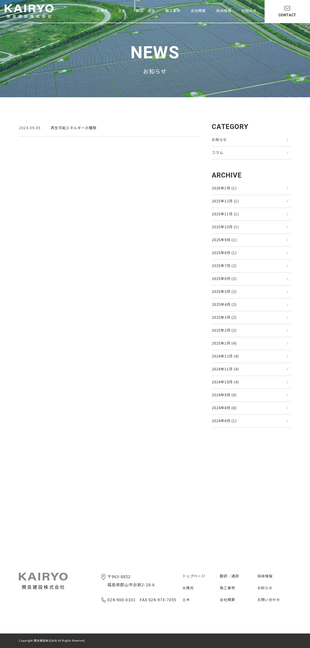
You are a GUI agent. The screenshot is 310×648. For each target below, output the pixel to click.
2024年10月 (225, 382)
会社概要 (198, 11)
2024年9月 (224, 395)
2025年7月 (224, 266)
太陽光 (102, 11)
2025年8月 (224, 253)
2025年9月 (224, 240)
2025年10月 (225, 227)
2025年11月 (225, 214)
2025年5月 (224, 292)
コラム (217, 153)
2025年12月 (225, 201)
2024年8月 (224, 408)
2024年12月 (225, 356)
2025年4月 (224, 304)
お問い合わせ (268, 600)
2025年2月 (224, 330)
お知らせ (249, 11)
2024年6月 (224, 421)
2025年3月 (224, 317)
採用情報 (223, 11)
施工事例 (172, 11)
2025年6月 (224, 279)
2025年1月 (224, 343)
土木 (122, 11)
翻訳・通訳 (145, 11)
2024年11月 (225, 369)
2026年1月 (224, 188)
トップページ (193, 576)
